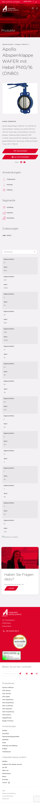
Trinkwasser (6, 751)
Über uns (5, 770)
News (4, 776)
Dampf (4, 730)
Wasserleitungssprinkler (10, 736)
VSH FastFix (6, 715)
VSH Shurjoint (7, 708)
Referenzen (6, 773)
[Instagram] (37, 674)
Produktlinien (8, 683)
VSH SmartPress (8, 702)
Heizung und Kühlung (9, 745)
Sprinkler (5, 739)
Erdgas (4, 748)
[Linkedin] (27, 674)
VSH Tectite (6, 693)
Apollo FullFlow (8, 687)
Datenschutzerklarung (9, 793)
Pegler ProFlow (7, 721)
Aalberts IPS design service (12, 764)
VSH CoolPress (7, 705)
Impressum (5, 798)
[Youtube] (32, 674)
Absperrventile (7, 44)
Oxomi (4, 782)
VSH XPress (6, 690)
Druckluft (5, 733)
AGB (3, 790)
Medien (4, 761)
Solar (4, 742)
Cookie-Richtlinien (7, 796)
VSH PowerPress (8, 712)
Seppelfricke (6, 718)
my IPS (4, 767)
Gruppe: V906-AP (21, 44)
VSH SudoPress (7, 699)
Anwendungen (9, 726)
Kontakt (5, 779)
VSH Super (6, 696)
